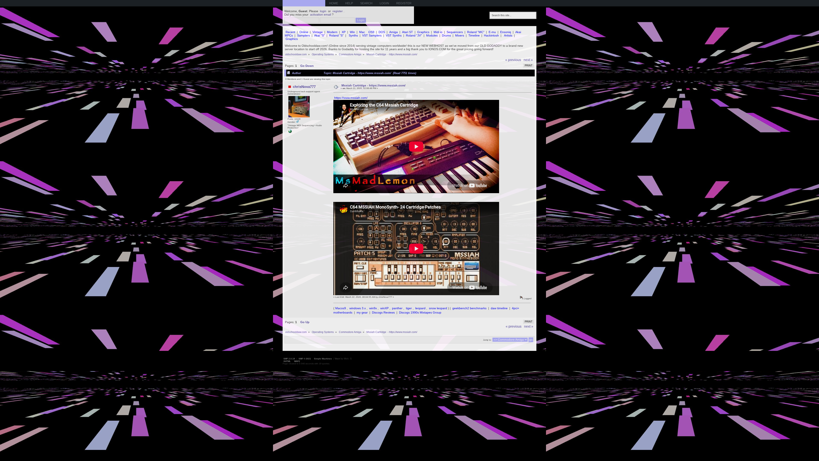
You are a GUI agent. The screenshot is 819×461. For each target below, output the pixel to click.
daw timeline (499, 308)
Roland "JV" (414, 35)
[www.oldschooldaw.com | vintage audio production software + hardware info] (290, 132)
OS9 (371, 32)
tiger (409, 308)
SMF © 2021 (305, 358)
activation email (320, 14)
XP (344, 32)
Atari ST (407, 32)
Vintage (317, 32)
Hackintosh (491, 35)
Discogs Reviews (383, 312)
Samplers (303, 35)
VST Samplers (372, 35)
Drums (446, 35)
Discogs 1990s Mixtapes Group (420, 312)
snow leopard (438, 308)
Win (352, 32)
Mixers (459, 35)
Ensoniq (505, 32)
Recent (290, 32)
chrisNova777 (304, 87)
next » (528, 60)
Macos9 (340, 308)
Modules (432, 35)
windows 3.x (357, 308)
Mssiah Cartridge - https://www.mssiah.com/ (373, 85)
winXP (384, 308)
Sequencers (455, 32)
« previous (513, 60)
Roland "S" (336, 35)
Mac (362, 32)
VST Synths (394, 35)
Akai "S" (319, 35)
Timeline (474, 35)
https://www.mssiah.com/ (350, 97)
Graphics (423, 32)
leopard (420, 308)
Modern (332, 32)
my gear (362, 312)
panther (397, 308)
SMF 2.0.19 (289, 358)
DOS (382, 32)
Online (303, 32)
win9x (373, 308)
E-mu (492, 32)
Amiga (393, 32)
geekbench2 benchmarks (469, 308)
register (338, 11)
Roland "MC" (475, 32)
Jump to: (487, 340)
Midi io (438, 32)
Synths (353, 35)
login (323, 11)
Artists (508, 35)
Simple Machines (323, 358)
